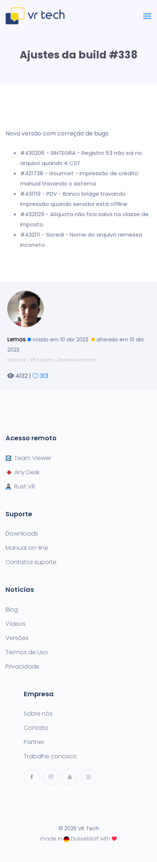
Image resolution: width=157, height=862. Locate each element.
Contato (36, 728)
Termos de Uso (26, 652)
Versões (16, 638)
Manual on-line (26, 548)
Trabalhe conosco (50, 756)
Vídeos (15, 624)
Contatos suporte (31, 562)
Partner (34, 742)
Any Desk (26, 472)
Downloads (21, 533)
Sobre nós (38, 713)
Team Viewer (32, 458)
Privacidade (22, 666)
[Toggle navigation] (147, 16)
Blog (11, 609)
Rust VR (24, 486)
